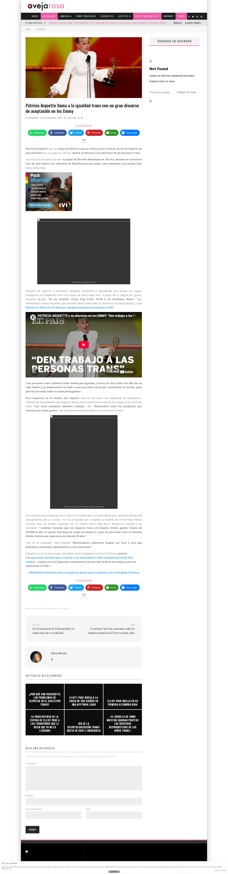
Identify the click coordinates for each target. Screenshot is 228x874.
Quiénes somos (193, 23)
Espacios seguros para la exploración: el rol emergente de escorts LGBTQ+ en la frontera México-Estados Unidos (107, 23)
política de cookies (189, 867)
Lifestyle (123, 16)
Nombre (29, 795)
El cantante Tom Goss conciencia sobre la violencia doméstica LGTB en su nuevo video (111, 629)
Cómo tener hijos (86, 16)
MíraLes (178, 23)
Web (88, 809)
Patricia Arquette (53, 608)
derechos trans (34, 608)
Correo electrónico (34, 809)
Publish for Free (186, 92)
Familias (64, 16)
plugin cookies (220, 870)
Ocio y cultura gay (146, 16)
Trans (181, 16)
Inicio (35, 16)
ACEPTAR (114, 872)
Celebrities (107, 16)
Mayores (168, 16)
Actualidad (49, 16)
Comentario (32, 763)
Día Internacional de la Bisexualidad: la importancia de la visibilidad (53, 629)
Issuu (167, 92)
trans (67, 608)
